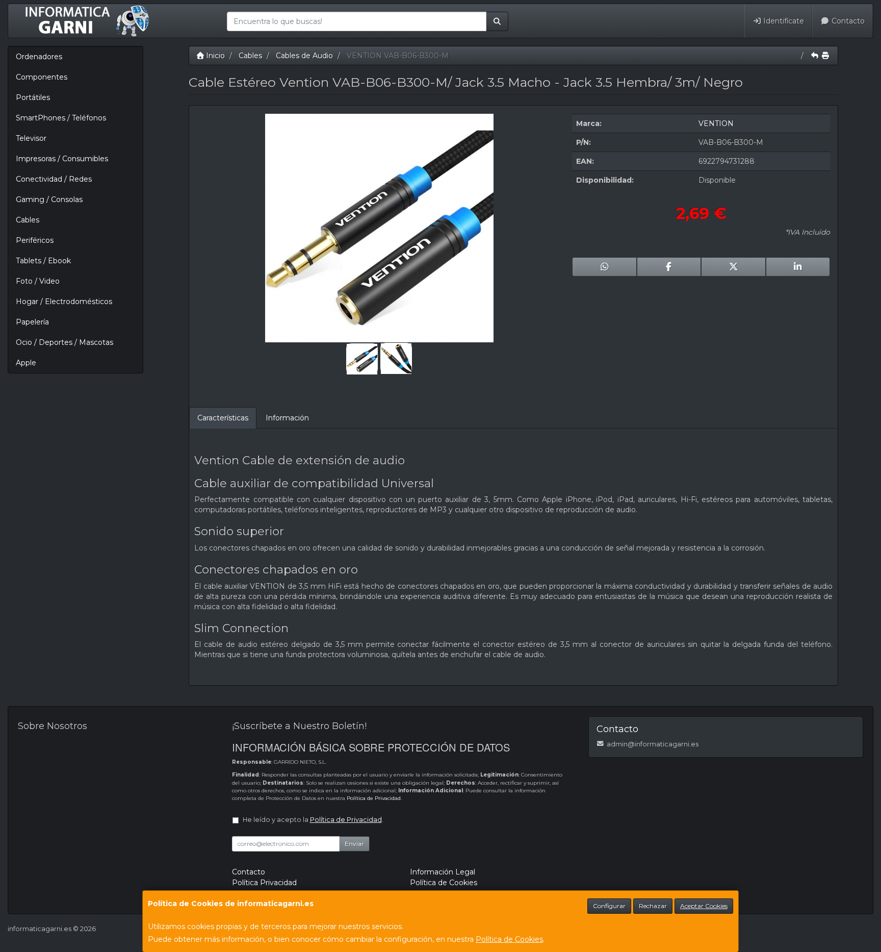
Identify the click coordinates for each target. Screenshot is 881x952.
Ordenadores (39, 56)
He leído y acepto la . (313, 819)
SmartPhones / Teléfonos (61, 117)
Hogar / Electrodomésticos (64, 301)
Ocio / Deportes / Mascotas (64, 342)
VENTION (716, 123)
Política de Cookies (509, 939)
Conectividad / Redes (54, 179)
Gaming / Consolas (49, 199)
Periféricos (35, 240)
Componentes (41, 77)
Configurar (609, 906)
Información (287, 417)
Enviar (354, 843)
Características (222, 417)
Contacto (847, 21)
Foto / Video (38, 281)
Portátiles (33, 97)
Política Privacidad (264, 882)
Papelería (32, 322)
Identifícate (782, 21)
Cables (27, 219)
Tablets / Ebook (43, 260)
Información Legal (442, 871)
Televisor (31, 138)
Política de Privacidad (374, 798)
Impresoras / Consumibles (62, 158)
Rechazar (653, 906)
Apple (26, 362)
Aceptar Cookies (704, 906)
